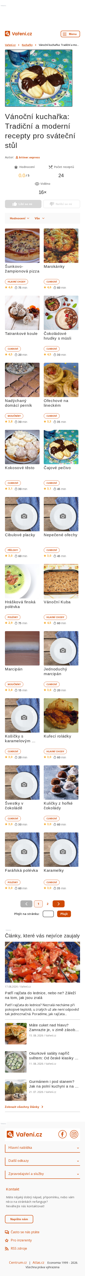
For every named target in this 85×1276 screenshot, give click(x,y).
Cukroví (51, 281)
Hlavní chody (16, 281)
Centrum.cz (18, 1262)
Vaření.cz (10, 45)
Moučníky (14, 415)
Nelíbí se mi (64, 204)
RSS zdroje (19, 1248)
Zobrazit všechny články (22, 1106)
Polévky (13, 617)
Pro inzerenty (21, 1240)
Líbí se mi (25, 204)
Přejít (64, 914)
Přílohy (13, 550)
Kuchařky (27, 45)
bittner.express (29, 157)
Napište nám (19, 1219)
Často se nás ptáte (25, 1232)
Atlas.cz (38, 1262)
